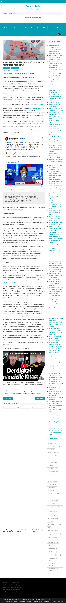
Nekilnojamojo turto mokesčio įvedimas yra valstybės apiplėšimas (54, 155)
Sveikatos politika (52, 548)
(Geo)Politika (7, 27)
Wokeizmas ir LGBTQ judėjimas (53, 564)
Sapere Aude (33, 6)
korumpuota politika (53, 515)
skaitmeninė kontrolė (53, 542)
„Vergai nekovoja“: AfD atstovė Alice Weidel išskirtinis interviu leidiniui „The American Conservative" (55, 355)
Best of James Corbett (54, 88)
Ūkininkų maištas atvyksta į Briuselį (38, 530)
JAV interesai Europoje (53, 471)
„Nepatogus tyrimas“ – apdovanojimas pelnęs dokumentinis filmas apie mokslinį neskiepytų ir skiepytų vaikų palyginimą (55, 49)
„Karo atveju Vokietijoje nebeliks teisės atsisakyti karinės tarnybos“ (55, 218)
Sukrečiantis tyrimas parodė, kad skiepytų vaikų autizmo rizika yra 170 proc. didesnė (56, 289)
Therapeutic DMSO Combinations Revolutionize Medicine (56, 69)
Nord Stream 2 (51, 524)
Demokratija (6, 67)
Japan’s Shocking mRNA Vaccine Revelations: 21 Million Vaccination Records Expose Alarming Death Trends (55, 78)
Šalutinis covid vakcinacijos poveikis (54, 569)
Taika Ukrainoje (52, 551)
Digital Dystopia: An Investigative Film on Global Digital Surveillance (55, 63)
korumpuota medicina (53, 511)
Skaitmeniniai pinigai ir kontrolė (53, 538)
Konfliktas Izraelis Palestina (55, 494)
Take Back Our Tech (54, 102)
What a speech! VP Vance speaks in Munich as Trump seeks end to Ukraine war (55, 259)
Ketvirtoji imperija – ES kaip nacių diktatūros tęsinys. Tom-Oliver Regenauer (55, 57)
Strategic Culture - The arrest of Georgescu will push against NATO (56, 228)
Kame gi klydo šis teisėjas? (22, 530)
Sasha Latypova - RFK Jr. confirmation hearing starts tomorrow (55, 283)
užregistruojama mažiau (35, 108)
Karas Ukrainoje (52, 484)
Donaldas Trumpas (52, 462)
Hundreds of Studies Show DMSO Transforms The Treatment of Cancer (55, 167)
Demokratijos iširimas (53, 456)
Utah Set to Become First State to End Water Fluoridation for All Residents (56, 253)
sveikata (50, 545)
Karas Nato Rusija (52, 481)
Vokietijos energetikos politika (53, 559)
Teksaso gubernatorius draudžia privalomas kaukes (40, 398)
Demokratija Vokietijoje (54, 452)
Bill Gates (50, 443)
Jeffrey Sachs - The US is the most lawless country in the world (55, 418)
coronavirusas (51, 446)
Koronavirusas (15, 67)
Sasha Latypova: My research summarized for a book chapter (56, 405)
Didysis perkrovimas (53, 459)
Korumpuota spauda (53, 518)
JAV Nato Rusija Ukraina (54, 475)
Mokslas (16, 27)
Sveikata (31, 27)
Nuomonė (59, 27)
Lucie (18, 536)
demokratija (51, 449)
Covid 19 (59, 446)
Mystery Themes (46, 599)
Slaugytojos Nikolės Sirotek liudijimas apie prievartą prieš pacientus (56, 324)
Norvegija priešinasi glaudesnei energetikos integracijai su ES (54, 295)
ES (56, 465)
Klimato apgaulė (52, 487)
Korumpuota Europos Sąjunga (53, 507)
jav (56, 468)
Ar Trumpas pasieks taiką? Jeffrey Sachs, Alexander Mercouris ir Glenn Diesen (55, 338)
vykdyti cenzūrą (39, 104)
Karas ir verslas (52, 478)
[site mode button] (59, 34)
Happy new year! (53, 413)
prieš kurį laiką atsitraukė (33, 121)
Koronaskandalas (52, 500)
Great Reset (52, 27)
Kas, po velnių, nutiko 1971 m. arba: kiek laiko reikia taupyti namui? (55, 393)
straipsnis (11, 74)
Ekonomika (24, 27)
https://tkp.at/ (6, 387)
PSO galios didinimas (53, 530)
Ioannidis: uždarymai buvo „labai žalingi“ (8, 530)
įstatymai (5, 102)
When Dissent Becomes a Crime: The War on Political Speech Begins (55, 137)
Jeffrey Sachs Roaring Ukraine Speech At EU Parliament (54, 212)
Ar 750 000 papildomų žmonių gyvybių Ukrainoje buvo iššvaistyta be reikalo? (55, 375)
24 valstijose (21, 97)
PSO (49, 527)
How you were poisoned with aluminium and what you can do (56, 161)
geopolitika (50, 468)
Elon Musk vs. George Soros (56, 401)
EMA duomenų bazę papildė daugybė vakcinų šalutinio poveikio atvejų (9, 398)
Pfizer (59, 524)
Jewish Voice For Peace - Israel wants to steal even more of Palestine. (55, 247)
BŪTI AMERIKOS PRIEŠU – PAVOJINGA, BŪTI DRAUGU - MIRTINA (56, 206)
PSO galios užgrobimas (54, 534)
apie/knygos (7, 31)
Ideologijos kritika (41, 27)
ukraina (60, 551)
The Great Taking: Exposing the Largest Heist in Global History (55, 310)
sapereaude (15, 70)
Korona (50, 497)
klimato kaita (51, 490)
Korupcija (50, 521)
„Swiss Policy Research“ (9, 282)
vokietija (59, 555)
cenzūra (57, 443)
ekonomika (51, 465)
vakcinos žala (51, 555)
